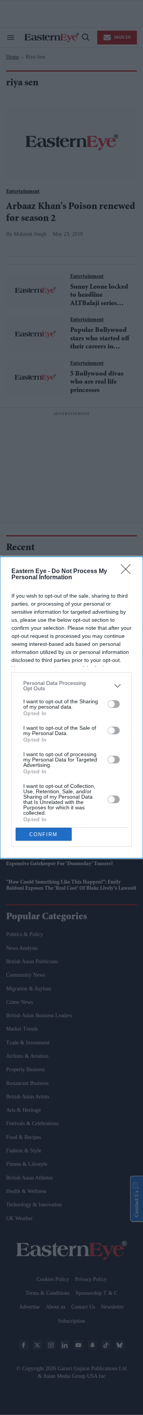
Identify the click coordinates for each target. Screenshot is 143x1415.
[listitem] (71, 685)
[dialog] (71, 707)
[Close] (128, 571)
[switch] (114, 704)
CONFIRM (43, 834)
